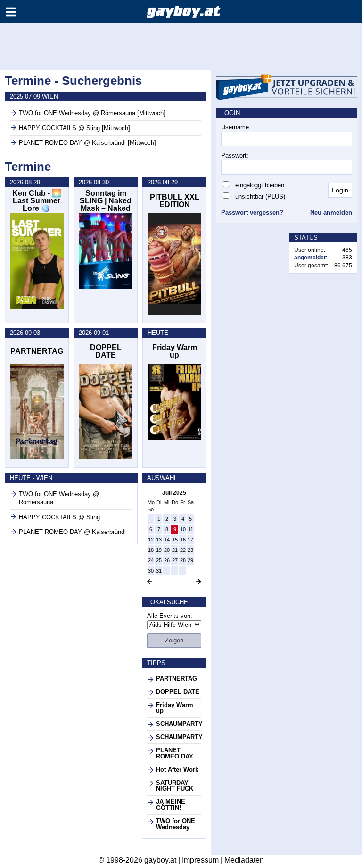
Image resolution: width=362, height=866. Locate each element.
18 (151, 550)
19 (159, 550)
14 (167, 539)
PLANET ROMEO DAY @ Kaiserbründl (72, 531)
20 (167, 550)
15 (175, 539)
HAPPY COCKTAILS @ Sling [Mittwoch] (74, 128)
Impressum (200, 860)
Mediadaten (244, 860)
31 (159, 571)
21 (175, 550)
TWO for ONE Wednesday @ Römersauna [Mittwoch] (92, 113)
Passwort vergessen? (252, 212)
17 (190, 539)
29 (190, 560)
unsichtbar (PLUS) (260, 196)
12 (151, 539)
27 (175, 560)
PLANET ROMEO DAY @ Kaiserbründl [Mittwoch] (87, 142)
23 (190, 550)
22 (183, 550)
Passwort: (234, 155)
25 (159, 560)
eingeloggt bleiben (259, 185)
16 (183, 539)
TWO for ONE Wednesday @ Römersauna (59, 498)
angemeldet (310, 257)
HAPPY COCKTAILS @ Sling (59, 517)
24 (151, 560)
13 (159, 539)
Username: (236, 127)
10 (183, 529)
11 (190, 529)
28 (183, 560)
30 (151, 571)
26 (167, 560)
